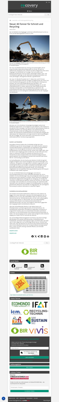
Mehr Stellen (29, 367)
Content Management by (15, 400)
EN (49, 2)
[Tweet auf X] (35, 237)
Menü (30, 11)
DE (46, 2)
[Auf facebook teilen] (32, 237)
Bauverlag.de (46, 400)
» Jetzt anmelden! (29, 357)
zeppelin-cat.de (14, 230)
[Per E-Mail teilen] (44, 236)
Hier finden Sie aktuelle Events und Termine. (21, 295)
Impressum (22, 398)
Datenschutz (12, 398)
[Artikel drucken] (47, 236)
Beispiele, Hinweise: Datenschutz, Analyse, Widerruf (21, 360)
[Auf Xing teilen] (38, 237)
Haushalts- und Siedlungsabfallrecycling (22, 20)
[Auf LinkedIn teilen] (41, 237)
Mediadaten (29, 398)
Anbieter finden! (30, 391)
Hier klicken (31, 353)
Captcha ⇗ (35, 354)
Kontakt (36, 398)
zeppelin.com (13, 233)
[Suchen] (48, 14)
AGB (17, 398)
